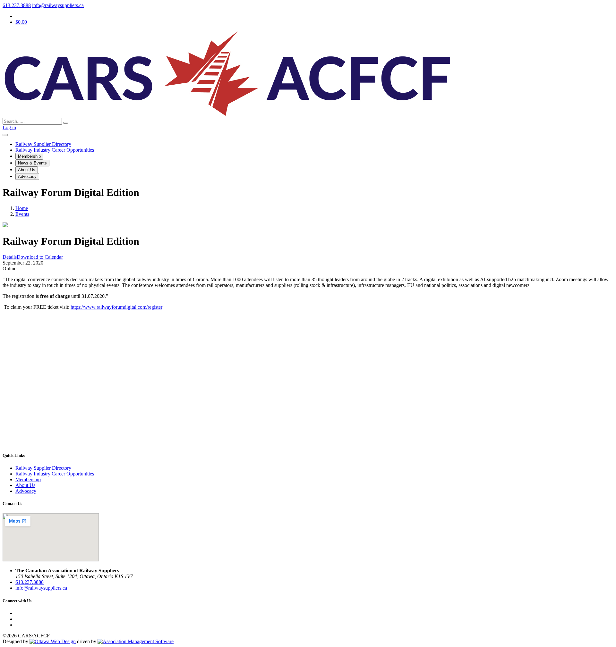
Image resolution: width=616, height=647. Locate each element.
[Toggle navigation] (5, 135)
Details (10, 257)
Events (22, 214)
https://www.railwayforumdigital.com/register (116, 307)
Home (21, 208)
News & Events (32, 163)
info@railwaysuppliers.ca (58, 5)
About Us (26, 169)
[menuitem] (28, 479)
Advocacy (27, 176)
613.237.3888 (17, 5)
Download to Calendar (40, 257)
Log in (9, 127)
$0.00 (21, 22)
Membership (29, 156)
